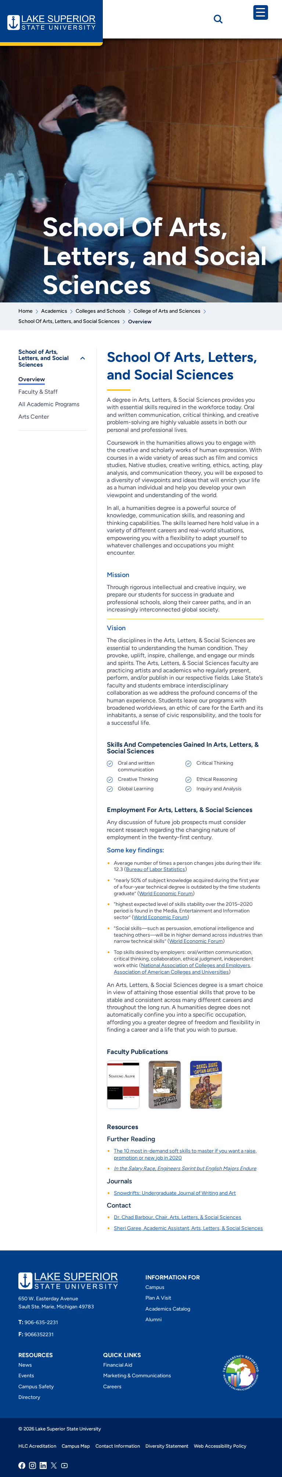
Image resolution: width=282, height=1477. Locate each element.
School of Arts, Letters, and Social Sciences (43, 358)
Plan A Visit (158, 1298)
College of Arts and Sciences (167, 311)
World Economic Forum (166, 893)
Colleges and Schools (100, 311)
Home (25, 311)
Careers (112, 1386)
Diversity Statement (166, 1446)
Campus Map (76, 1446)
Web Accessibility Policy (220, 1446)
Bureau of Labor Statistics (155, 869)
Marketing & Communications (137, 1376)
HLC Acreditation (37, 1446)
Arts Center (33, 416)
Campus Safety (36, 1386)
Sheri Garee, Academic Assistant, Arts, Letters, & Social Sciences (188, 1228)
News (25, 1365)
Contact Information (117, 1446)
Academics (54, 311)
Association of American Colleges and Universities (171, 972)
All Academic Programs (48, 404)
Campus (154, 1287)
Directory (29, 1397)
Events (26, 1376)
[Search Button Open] (218, 19)
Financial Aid (117, 1365)
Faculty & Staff (38, 391)
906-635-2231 (38, 1322)
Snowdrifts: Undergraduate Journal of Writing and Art (175, 1193)
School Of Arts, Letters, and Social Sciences (69, 321)
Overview (31, 379)
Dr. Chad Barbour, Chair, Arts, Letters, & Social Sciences (177, 1217)
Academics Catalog (167, 1308)
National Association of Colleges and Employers (195, 965)
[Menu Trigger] (260, 12)
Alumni (153, 1319)
